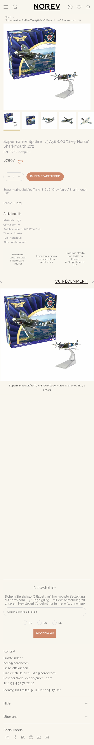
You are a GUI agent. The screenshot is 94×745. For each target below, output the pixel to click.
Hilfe (6, 703)
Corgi (18, 203)
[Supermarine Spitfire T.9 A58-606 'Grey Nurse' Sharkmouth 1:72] (47, 334)
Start (8, 17)
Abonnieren (45, 633)
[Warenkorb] (87, 7)
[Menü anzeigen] (5, 7)
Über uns (10, 716)
